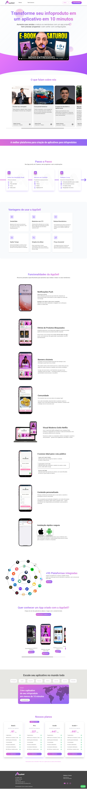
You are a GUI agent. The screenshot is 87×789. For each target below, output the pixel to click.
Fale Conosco (31, 2)
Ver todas (49, 581)
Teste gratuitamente (25, 700)
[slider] (36, 58)
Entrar (65, 2)
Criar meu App (76, 2)
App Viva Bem (45, 653)
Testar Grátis (13, 754)
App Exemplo (31, 652)
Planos (20, 2)
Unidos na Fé (58, 651)
